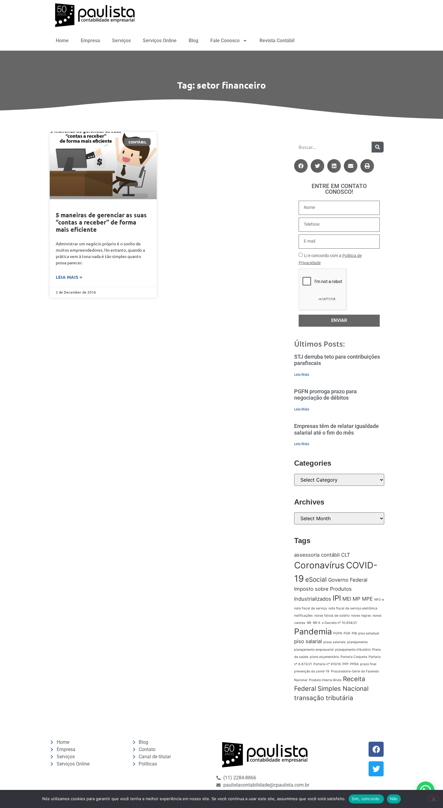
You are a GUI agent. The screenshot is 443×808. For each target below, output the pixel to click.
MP (356, 599)
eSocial (316, 579)
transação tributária (323, 698)
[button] (301, 166)
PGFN (337, 633)
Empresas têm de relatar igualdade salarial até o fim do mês (336, 429)
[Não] (433, 798)
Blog (193, 40)
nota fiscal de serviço (310, 608)
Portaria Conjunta (354, 657)
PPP (345, 664)
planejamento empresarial (314, 650)
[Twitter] (376, 768)
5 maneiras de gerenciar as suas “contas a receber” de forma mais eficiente (101, 222)
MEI (346, 599)
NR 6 (316, 623)
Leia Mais (301, 375)
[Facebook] (376, 749)
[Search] (378, 147)
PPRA (354, 664)
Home (62, 40)
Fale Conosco (225, 40)
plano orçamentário (324, 657)
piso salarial (308, 641)
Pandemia (313, 632)
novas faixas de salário (332, 616)
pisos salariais (334, 642)
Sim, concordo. (366, 798)
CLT (345, 555)
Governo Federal (347, 580)
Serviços (121, 40)
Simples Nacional (343, 688)
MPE (367, 599)
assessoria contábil (317, 555)
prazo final (368, 664)
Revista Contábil (276, 40)
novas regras (361, 616)
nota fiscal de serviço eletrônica (352, 608)
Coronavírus (319, 565)
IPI (337, 598)
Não (394, 798)
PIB (354, 633)
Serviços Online (160, 40)
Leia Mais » (69, 277)
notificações (303, 616)
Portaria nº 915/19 (327, 664)
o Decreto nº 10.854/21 (339, 623)
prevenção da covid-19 (311, 671)
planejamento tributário (353, 650)
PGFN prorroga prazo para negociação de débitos (325, 394)
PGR (347, 633)
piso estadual (368, 633)
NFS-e (379, 600)
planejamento (357, 642)
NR (309, 623)
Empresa (90, 40)
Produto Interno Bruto (325, 680)
